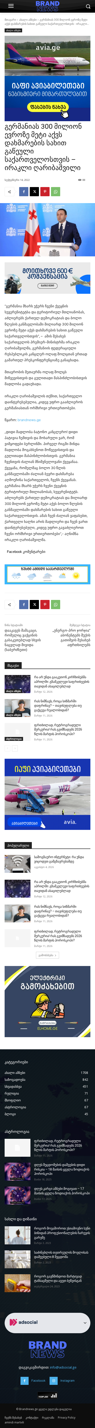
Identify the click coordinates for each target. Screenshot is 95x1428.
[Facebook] (23, 191)
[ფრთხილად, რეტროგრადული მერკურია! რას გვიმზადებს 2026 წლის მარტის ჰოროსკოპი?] (17, 732)
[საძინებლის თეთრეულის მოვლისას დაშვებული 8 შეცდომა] (17, 1259)
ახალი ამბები (28, 20)
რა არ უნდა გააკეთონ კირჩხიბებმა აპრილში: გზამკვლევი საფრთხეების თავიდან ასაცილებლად (61, 681)
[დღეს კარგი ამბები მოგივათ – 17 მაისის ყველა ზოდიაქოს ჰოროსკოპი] (17, 1195)
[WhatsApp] (55, 191)
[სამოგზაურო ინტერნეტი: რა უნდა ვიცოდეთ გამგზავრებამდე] (17, 864)
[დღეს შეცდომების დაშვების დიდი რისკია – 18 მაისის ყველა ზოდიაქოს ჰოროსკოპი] (17, 1172)
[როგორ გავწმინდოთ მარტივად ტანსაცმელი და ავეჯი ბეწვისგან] (17, 1283)
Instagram (67, 1380)
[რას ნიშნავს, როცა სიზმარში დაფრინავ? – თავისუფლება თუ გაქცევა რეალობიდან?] (17, 708)
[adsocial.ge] (24, 1331)
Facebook (38, 1380)
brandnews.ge (29, 420)
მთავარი (10, 20)
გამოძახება (46, 955)
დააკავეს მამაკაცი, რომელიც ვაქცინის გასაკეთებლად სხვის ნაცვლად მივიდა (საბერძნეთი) (23, 640)
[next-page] (15, 748)
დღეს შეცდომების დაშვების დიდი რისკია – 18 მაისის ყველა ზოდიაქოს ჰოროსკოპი (61, 1169)
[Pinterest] (45, 191)
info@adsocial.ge (63, 1367)
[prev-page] (7, 748)
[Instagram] (54, 1381)
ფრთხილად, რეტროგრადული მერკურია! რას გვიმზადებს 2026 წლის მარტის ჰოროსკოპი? (58, 729)
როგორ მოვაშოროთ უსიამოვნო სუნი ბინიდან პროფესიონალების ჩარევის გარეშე (62, 1232)
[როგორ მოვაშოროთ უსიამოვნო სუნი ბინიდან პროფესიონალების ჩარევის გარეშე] (17, 1235)
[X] (34, 191)
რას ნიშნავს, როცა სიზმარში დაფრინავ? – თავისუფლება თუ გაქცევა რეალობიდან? (58, 705)
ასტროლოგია (14, 738)
